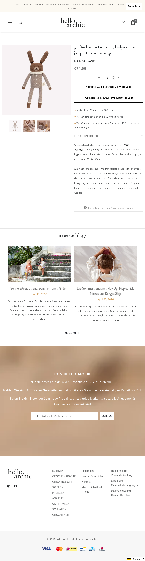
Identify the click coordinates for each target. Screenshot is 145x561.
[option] (36, 80)
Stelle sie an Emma (123, 208)
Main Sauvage (84, 61)
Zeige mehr (72, 333)
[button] (136, 559)
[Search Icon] (20, 22)
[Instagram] (8, 486)
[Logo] (72, 22)
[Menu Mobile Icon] (10, 22)
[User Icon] (124, 22)
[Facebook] (15, 486)
